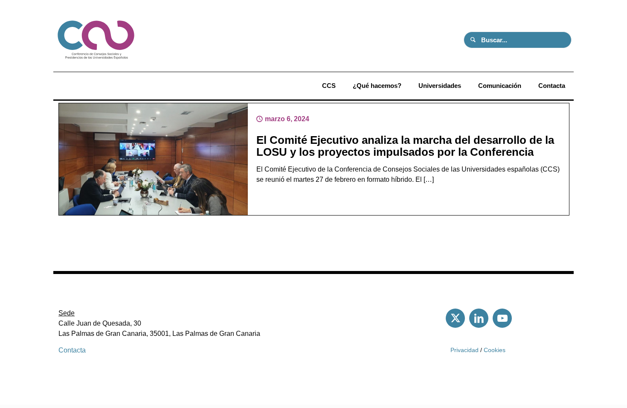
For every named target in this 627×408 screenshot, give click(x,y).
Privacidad (464, 350)
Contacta (72, 350)
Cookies (494, 350)
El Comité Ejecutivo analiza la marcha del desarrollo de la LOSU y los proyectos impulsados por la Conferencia (405, 146)
